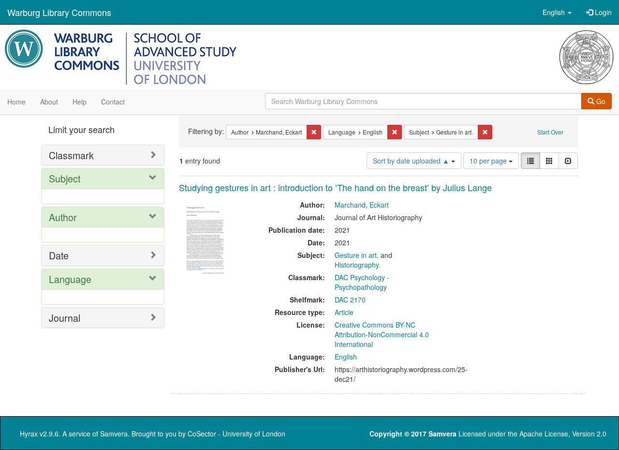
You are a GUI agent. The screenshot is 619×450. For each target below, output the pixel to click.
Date (59, 255)
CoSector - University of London (236, 433)
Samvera (114, 433)
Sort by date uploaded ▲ (412, 160)
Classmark (71, 155)
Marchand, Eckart (362, 205)
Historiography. (358, 265)
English (346, 356)
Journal (64, 318)
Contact (113, 101)
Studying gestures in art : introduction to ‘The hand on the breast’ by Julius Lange (335, 187)
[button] (557, 12)
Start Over (550, 132)
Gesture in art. (357, 255)
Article (344, 312)
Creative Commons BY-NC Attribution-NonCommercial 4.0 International (382, 334)
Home (16, 101)
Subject (64, 178)
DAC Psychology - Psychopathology (362, 282)
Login (602, 12)
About (49, 101)
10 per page (489, 160)
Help (80, 101)
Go (599, 101)
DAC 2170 (350, 299)
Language (70, 279)
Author (63, 217)
